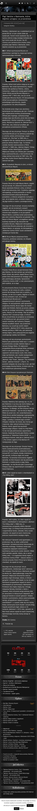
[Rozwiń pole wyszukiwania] (34, 3)
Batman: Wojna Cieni (9, 709)
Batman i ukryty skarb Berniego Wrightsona (15, 742)
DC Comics (11, 620)
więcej (22, 808)
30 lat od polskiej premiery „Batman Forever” (15, 748)
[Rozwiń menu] (6, 3)
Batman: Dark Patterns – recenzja (12, 730)
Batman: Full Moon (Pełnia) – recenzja (13, 744)
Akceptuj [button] (30, 805)
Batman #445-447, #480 (10, 720)
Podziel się (9, 624)
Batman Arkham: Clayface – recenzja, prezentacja (17, 740)
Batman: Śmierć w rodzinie (10, 722)
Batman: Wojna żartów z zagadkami (13, 718)
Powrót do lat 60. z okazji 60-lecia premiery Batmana (18, 754)
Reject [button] (16, 808)
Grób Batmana (7, 705)
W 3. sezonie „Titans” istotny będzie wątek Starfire (10, 632)
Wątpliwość (6, 728)
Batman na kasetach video (10, 759)
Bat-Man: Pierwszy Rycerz (10, 703)
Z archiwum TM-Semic (9, 756)
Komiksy (12, 25)
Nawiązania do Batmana (10, 758)
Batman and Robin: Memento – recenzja (14, 746)
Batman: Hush (7, 707)
